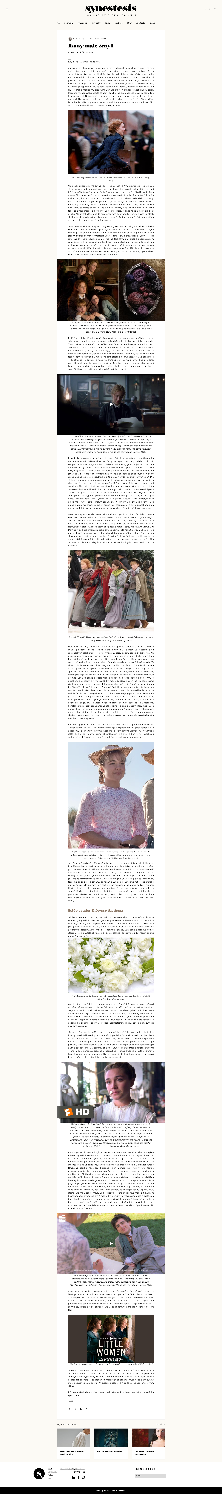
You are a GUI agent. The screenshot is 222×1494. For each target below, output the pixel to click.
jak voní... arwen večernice (144, 1452)
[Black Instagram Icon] (83, 1477)
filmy (129, 23)
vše (58, 23)
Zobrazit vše (160, 1424)
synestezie (82, 23)
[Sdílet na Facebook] (69, 1409)
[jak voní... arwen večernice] (148, 1438)
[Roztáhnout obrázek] (88, 290)
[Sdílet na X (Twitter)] (75, 1409)
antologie (140, 23)
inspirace (119, 23)
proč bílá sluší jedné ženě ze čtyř (72, 1452)
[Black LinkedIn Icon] (74, 1477)
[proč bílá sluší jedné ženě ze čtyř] (73, 1438)
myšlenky (96, 23)
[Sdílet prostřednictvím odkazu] (86, 1409)
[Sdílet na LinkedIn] (81, 1409)
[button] (7, 8)
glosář (152, 23)
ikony (107, 23)
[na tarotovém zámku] (111, 1438)
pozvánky (68, 23)
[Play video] (111, 404)
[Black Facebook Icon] (78, 1477)
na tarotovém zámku (109, 1451)
